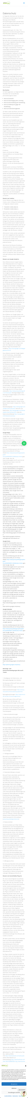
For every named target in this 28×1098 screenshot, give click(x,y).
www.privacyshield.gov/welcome (11, 819)
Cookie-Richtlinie (8, 1096)
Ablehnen (14, 1088)
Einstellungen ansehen (14, 1092)
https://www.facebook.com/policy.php (14, 1055)
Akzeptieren (14, 1084)
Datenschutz (15, 1096)
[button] (25, 1066)
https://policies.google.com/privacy (11, 664)
